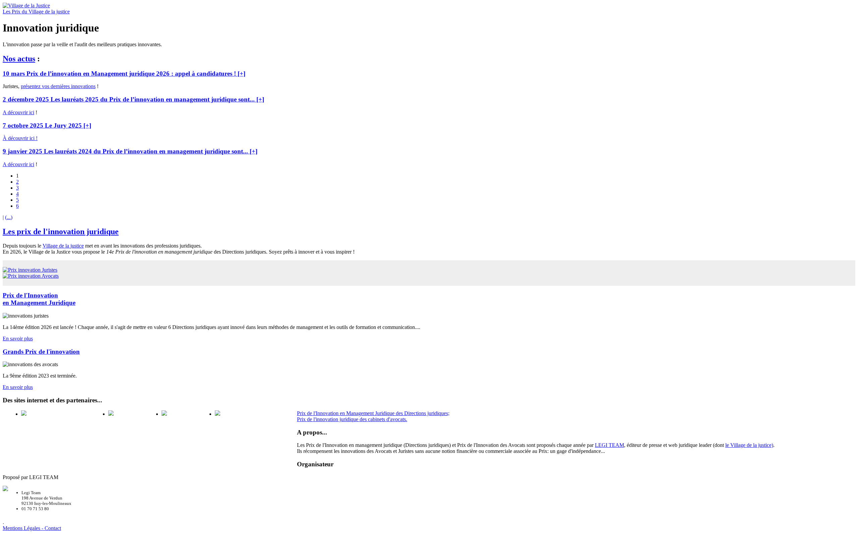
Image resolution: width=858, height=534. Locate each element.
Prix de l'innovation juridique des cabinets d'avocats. (352, 419)
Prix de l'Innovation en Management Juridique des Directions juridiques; (373, 413)
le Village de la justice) (749, 445)
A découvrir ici (18, 112)
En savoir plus (18, 338)
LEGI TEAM (609, 445)
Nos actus (19, 58)
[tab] (429, 73)
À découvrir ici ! (20, 138)
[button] (124, 73)
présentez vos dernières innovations (58, 86)
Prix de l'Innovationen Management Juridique (39, 299)
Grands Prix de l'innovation (41, 351)
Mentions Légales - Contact (32, 528)
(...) (8, 217)
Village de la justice (63, 246)
